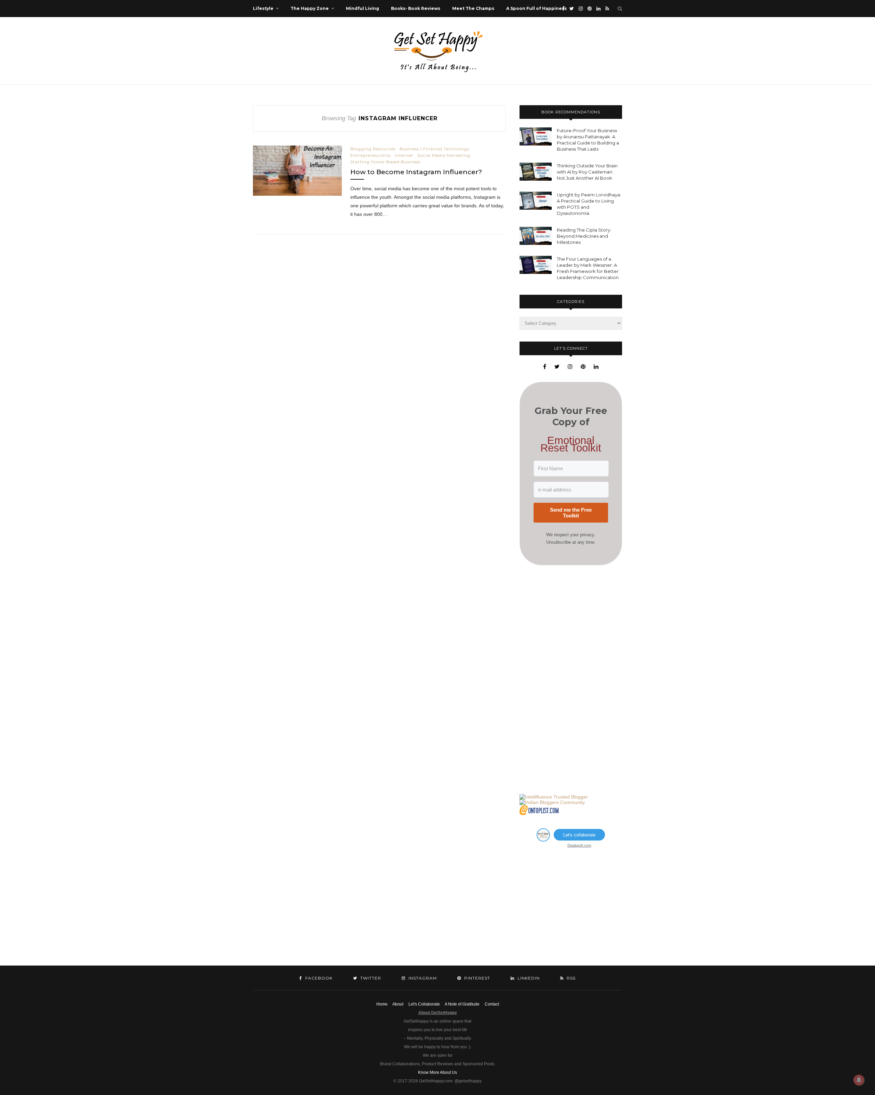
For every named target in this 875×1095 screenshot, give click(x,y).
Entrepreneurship (370, 155)
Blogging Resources (372, 148)
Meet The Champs (473, 8)
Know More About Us (437, 1072)
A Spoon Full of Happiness (536, 8)
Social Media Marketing (443, 155)
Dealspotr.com (579, 845)
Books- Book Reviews (415, 8)
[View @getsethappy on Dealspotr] (543, 839)
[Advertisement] (571, 679)
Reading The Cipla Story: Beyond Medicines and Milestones (584, 236)
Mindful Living (362, 8)
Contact (492, 1004)
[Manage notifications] (858, 1080)
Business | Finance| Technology (435, 148)
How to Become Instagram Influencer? (416, 172)
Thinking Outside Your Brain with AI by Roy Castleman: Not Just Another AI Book (587, 172)
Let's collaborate (579, 834)
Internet (404, 155)
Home (382, 1004)
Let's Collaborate (424, 1004)
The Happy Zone (310, 8)
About (397, 1004)
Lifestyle (263, 8)
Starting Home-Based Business (385, 161)
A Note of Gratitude (462, 1004)
